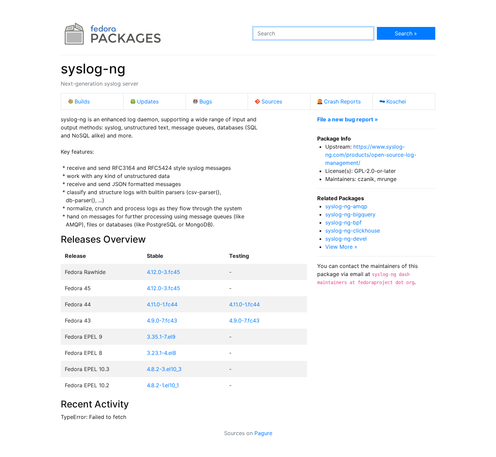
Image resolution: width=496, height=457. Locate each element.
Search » (406, 33)
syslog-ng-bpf (343, 222)
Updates (148, 101)
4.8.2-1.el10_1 (163, 385)
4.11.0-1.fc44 (162, 304)
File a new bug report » (347, 119)
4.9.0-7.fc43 (162, 320)
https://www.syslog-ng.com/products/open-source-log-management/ (370, 154)
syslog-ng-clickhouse (352, 230)
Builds (82, 101)
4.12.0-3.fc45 (163, 272)
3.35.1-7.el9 (161, 336)
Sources (271, 101)
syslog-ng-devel (346, 238)
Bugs (205, 101)
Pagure (263, 433)
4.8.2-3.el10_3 (164, 369)
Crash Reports (342, 101)
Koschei (396, 101)
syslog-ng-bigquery (350, 214)
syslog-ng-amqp (346, 206)
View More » (341, 246)
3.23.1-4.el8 (161, 352)
